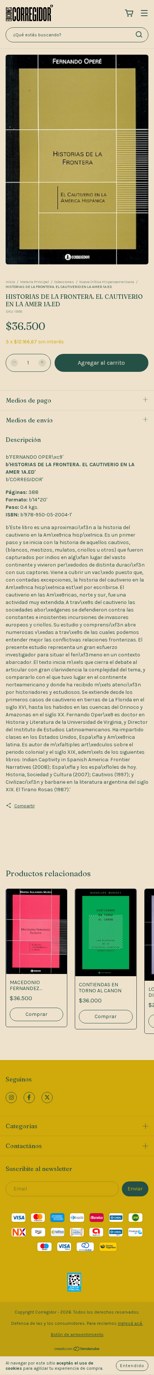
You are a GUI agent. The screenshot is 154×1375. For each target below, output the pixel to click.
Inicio (10, 282)
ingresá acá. (130, 1323)
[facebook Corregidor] (29, 1097)
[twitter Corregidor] (47, 1097)
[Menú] (144, 13)
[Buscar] (139, 34)
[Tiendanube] (77, 1350)
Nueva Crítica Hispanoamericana (106, 282)
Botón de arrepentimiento (77, 1334)
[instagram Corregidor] (11, 1097)
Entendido (132, 1365)
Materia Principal (34, 282)
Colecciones (64, 282)
